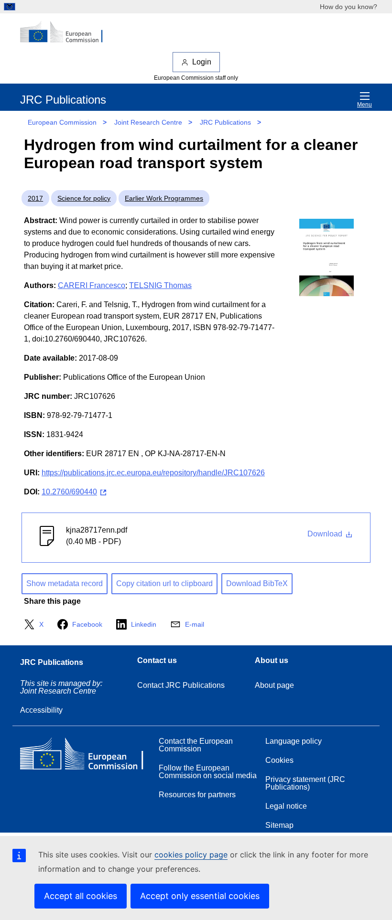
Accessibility (41, 710)
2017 (35, 198)
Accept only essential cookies (200, 896)
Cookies (279, 760)
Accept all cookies (80, 896)
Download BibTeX (257, 583)
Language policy (293, 741)
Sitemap (279, 825)
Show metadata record (64, 583)
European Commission (62, 122)
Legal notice (286, 806)
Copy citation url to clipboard (164, 583)
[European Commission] (66, 32)
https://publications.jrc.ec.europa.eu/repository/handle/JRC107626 (153, 473)
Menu (364, 104)
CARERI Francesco (91, 285)
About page (274, 685)
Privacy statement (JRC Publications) (305, 783)
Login (201, 62)
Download (325, 534)
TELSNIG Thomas (160, 285)
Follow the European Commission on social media (208, 772)
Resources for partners (197, 795)
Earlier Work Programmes (164, 198)
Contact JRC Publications (181, 685)
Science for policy (83, 198)
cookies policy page (191, 854)
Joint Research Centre (148, 122)
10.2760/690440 (69, 492)
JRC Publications (225, 122)
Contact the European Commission (196, 745)
